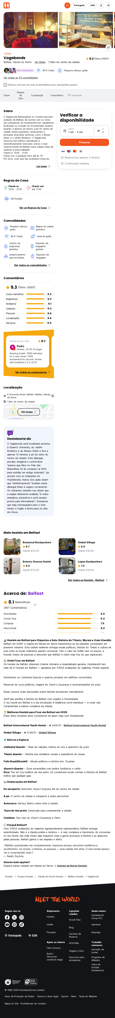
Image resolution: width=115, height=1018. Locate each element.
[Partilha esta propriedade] (108, 47)
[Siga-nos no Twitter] (14, 917)
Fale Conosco (54, 948)
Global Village (47, 732)
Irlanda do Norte (22, 62)
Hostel (8, 53)
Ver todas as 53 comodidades (21, 77)
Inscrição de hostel (97, 951)
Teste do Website (88, 996)
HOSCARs (74, 943)
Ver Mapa (40, 62)
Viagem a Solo (76, 951)
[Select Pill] (67, 5)
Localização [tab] (37, 95)
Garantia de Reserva (75, 935)
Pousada (51, 932)
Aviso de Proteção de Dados (20, 996)
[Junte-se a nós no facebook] (7, 917)
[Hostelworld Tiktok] (21, 924)
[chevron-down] (35, 604)
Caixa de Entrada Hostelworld (97, 967)
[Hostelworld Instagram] (21, 917)
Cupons (65, 996)
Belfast (7, 62)
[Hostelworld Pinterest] (14, 924)
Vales (73, 996)
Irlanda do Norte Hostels (72, 865)
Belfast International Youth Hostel (85, 725)
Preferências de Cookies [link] (33, 1003)
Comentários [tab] (56, 95)
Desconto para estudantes (76, 958)
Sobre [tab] (7, 95)
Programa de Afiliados (98, 958)
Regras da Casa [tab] (20, 95)
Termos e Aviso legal (47, 996)
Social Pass (75, 919)
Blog (71, 927)
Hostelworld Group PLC (97, 916)
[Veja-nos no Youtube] (7, 924)
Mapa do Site (12, 1003)
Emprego (96, 932)
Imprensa (96, 924)
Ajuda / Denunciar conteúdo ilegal (55, 956)
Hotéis (50, 924)
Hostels (50, 916)
